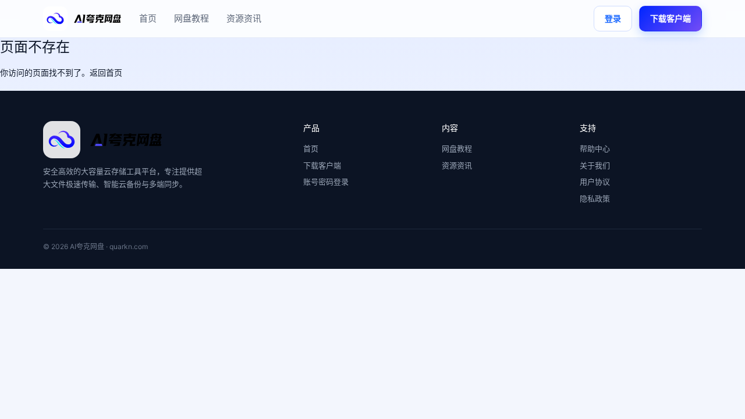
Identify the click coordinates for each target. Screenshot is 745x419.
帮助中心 (595, 148)
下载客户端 (670, 18)
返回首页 (106, 72)
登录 (613, 18)
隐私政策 (595, 198)
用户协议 (595, 181)
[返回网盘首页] (82, 18)
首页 (148, 18)
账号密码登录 (326, 181)
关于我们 (595, 165)
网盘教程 (191, 18)
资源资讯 (243, 18)
